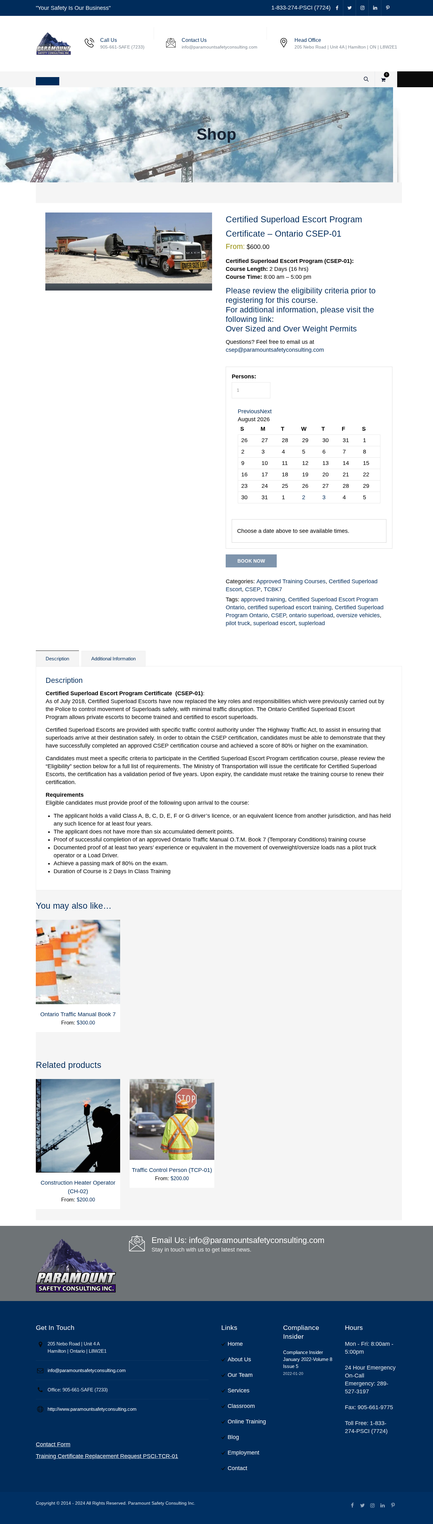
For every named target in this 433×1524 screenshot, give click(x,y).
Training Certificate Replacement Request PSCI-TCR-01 (107, 1456)
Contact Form (53, 1444)
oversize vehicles (358, 615)
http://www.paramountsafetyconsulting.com (92, 1409)
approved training (263, 599)
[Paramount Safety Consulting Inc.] (53, 43)
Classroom (241, 1406)
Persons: (244, 376)
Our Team (240, 1375)
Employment (243, 1452)
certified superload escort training (290, 607)
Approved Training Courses (291, 581)
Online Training (247, 1421)
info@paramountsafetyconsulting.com (87, 1370)
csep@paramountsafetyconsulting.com (275, 350)
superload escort (274, 623)
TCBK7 (273, 589)
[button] (249, 411)
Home (235, 1344)
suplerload (312, 623)
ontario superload (311, 615)
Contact (237, 1468)
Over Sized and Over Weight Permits (291, 328)
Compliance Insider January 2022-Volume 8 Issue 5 (307, 1359)
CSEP (253, 589)
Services (238, 1390)
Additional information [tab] (113, 658)
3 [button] (324, 497)
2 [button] (303, 497)
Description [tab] (57, 658)
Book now (251, 561)
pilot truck (238, 623)
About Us (239, 1359)
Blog (233, 1437)
